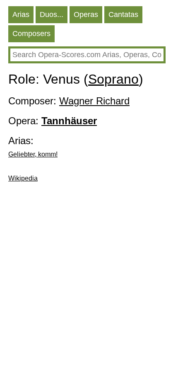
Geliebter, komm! (33, 154)
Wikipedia (23, 178)
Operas (86, 14)
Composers (31, 33)
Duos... (51, 14)
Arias (20, 14)
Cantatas (123, 14)
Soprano (113, 79)
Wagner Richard (94, 100)
